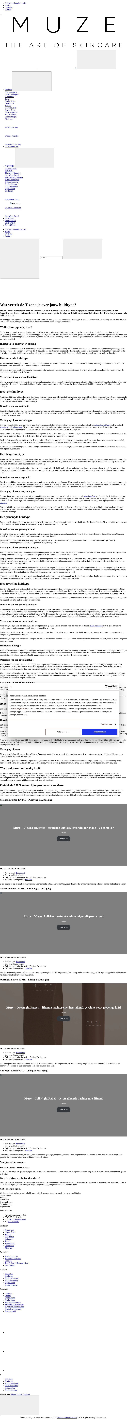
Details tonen (106, 724)
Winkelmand (10, 1298)
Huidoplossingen (11, 1278)
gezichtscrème (89, 496)
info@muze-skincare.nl (17, 1219)
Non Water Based (12, 216)
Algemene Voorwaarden (14, 1307)
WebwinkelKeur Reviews (67, 1418)
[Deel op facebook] (23, 1332)
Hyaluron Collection (13, 208)
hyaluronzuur (16, 427)
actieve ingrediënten (102, 425)
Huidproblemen (11, 1285)
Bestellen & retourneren (14, 1304)
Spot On (8, 1261)
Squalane (28, 880)
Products (8, 90)
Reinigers (8, 1239)
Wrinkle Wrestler (11, 136)
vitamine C (4, 427)
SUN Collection (11, 127)
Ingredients (9, 218)
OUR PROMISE (11, 146)
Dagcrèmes (9, 1230)
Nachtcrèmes (10, 1232)
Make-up (8, 1248)
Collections (9, 1246)
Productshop (10, 1300)
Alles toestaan (100, 732)
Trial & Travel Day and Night (16, 1263)
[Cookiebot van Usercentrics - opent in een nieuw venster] (106, 687)
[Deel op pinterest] (23, 1370)
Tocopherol (20, 873)
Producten (9, 1276)
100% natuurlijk (96, 626)
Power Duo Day (11, 1256)
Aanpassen (62, 732)
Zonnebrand (10, 1243)
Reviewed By (10, 221)
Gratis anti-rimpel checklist (15, 3)
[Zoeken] (96, 59)
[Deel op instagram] (23, 1351)
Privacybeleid (19, 709)
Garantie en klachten (13, 1309)
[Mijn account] (19, 68)
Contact (8, 10)
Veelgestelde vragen (13, 1302)
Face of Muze (10, 225)
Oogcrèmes (9, 1237)
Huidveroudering (11, 1280)
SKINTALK (10, 223)
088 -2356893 (13, 1222)
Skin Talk (9, 1274)
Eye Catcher (10, 1265)
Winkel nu (64, 839)
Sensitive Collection (13, 144)
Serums (8, 1234)
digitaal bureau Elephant (20, 1394)
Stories (7, 5)
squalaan (3, 503)
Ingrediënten (10, 1283)
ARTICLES (10, 166)
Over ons (8, 7)
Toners (7, 1241)
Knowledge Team (12, 199)
